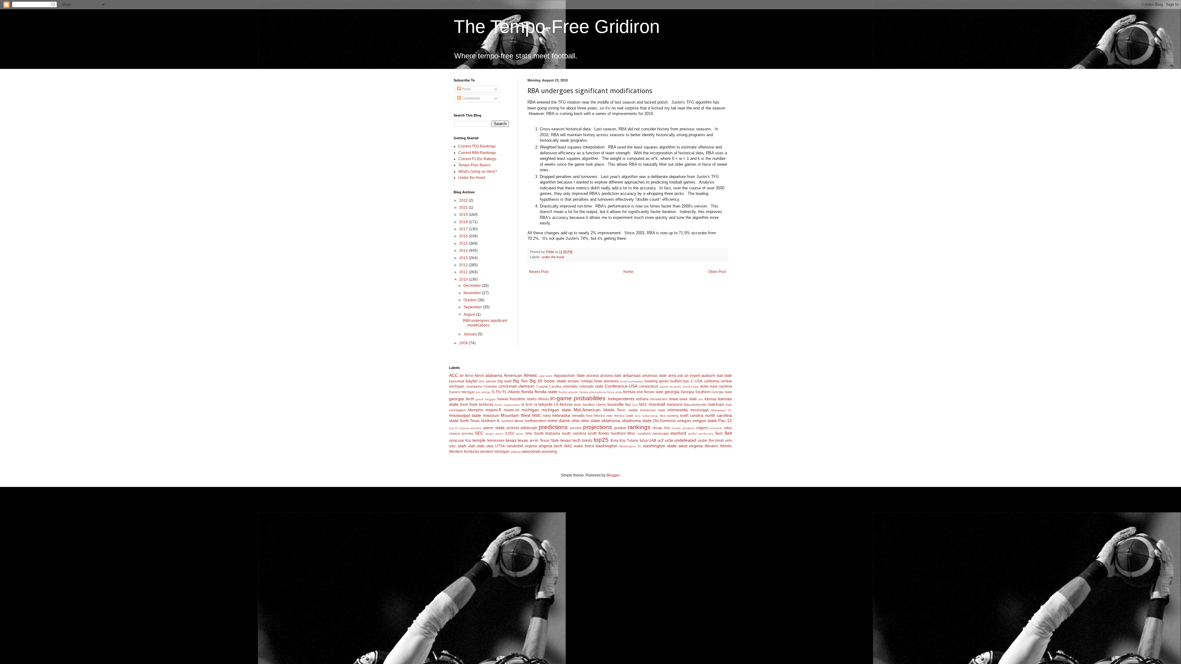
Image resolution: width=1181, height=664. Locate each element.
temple (479, 440)
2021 (464, 207)
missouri (491, 415)
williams (516, 451)
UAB (652, 440)
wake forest (584, 446)
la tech (527, 404)
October (470, 300)
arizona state (611, 376)
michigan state (556, 409)
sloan (520, 433)
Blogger (612, 475)
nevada (578, 415)
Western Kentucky (464, 451)
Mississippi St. (721, 410)
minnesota (677, 409)
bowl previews (606, 381)
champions (474, 386)
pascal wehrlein (470, 428)
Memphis (475, 410)
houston (517, 398)
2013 (464, 258)
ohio (575, 420)
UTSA (500, 446)
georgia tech (461, 398)
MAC (643, 404)
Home (628, 272)
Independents (621, 398)
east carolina (721, 386)
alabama (493, 375)
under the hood (553, 257)
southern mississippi (653, 433)
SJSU (510, 433)
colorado (570, 386)
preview (576, 428)
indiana (642, 399)
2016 (464, 236)
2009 (464, 343)
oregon (684, 420)
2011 (464, 272)
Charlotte (490, 386)
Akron (479, 376)
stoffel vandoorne (701, 433)
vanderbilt (515, 446)
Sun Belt (723, 433)
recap (657, 428)
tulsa (644, 440)
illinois (543, 399)
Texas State (549, 440)
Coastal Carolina (549, 386)
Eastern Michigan (462, 392)
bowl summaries (631, 381)
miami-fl (493, 409)
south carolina (574, 433)
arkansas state (654, 376)
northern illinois (512, 421)
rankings (639, 427)
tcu (468, 440)
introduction (658, 399)
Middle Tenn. (614, 410)
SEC (479, 433)
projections (597, 427)
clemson (526, 386)
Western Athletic (718, 446)
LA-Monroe (563, 404)
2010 (464, 279)
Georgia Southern (695, 392)
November (472, 293)
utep (490, 446)
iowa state (688, 399)
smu (528, 433)
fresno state (653, 392)
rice (667, 428)
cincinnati (508, 386)
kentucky (486, 404)
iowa (673, 398)
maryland (674, 404)
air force (466, 376)
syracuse (456, 440)
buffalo (676, 381)
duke (704, 386)
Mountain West (515, 415)
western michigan (495, 451)
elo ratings (483, 392)
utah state (476, 446)
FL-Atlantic (511, 392)
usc (452, 445)
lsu (628, 404)
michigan (530, 409)
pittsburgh (529, 428)
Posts (466, 89)
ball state (724, 376)
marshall (657, 404)
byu (686, 381)
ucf (660, 440)
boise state (555, 380)
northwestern (536, 421)
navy (547, 415)
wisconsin (531, 451)
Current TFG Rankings (477, 146)
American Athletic (521, 375)
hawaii (502, 399)
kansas (711, 399)
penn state (494, 427)
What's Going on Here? (477, 171)
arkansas (632, 375)
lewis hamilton (584, 404)
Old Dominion (664, 421)
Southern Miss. (623, 433)
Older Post (717, 272)
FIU (499, 392)
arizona (592, 376)
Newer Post (538, 272)
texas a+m (528, 440)
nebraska (561, 415)
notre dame (558, 420)
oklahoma (610, 420)
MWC (536, 415)
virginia (531, 446)
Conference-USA (621, 386)
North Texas (470, 421)
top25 (601, 440)
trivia (614, 440)
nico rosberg (668, 415)
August (469, 314)
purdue (620, 428)
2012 (464, 265)
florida (527, 391)
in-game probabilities (578, 398)
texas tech (570, 440)
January (470, 334)
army (672, 376)
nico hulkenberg (646, 415)
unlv (728, 440)
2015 (464, 243)
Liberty (601, 404)
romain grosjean (683, 428)
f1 (493, 392)
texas (511, 440)
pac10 (453, 428)
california (711, 381)
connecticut (648, 386)
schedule (716, 428)
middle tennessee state (646, 410)
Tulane (632, 440)
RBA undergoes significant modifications (485, 322)
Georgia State (721, 392)
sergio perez (494, 433)
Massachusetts (695, 404)
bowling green (657, 381)
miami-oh (511, 410)
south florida (598, 433)
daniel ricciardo (671, 386)
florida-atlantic (568, 392)
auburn (708, 375)
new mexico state (619, 415)
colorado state (591, 386)
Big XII (536, 380)
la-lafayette (543, 404)
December (472, 285)
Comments (470, 98)
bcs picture (487, 381)
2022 (464, 200)
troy (622, 440)
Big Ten (520, 380)
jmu (700, 399)
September (473, 307)
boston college (580, 381)
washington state (660, 445)
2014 (464, 250)
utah (462, 445)
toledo (587, 440)
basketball (456, 381)
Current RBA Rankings (477, 153)
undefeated (685, 440)
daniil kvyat (691, 386)
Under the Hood (471, 178)
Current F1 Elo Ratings (477, 159)
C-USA (696, 381)
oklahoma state (637, 420)
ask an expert (688, 376)
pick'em (513, 428)
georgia (672, 391)
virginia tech (551, 445)
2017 (464, 229)
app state (546, 375)
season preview (461, 433)
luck (635, 404)
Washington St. (630, 446)
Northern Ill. (490, 421)
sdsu (728, 428)
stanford (678, 433)
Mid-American (587, 409)
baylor (472, 380)
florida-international (592, 392)
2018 (464, 222)
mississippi (699, 410)
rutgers (702, 428)
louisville (615, 404)
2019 (464, 214)
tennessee (496, 440)
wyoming (549, 451)
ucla (669, 440)
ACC (453, 375)
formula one (633, 392)
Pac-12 (725, 420)
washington (606, 445)
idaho (532, 399)
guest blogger (485, 399)
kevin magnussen (507, 404)
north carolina (691, 415)
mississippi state (465, 415)
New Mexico (595, 415)
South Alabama (547, 433)
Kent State (469, 404)
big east (504, 381)
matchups (716, 404)
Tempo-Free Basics (474, 165)
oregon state (704, 420)
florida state (546, 391)
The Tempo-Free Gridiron (557, 26)
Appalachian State (569, 376)
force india (614, 392)
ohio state (590, 420)
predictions (553, 427)
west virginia (690, 445)
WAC (568, 446)
